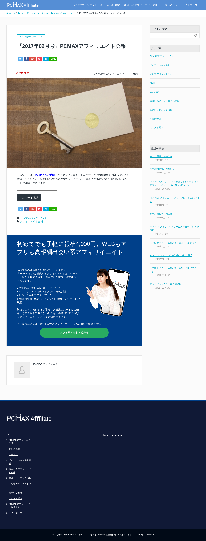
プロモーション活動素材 (20, 462)
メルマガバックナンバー (34, 218)
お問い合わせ (170, 5)
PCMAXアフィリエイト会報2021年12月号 (171, 255)
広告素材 (154, 92)
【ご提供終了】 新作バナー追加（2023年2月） (174, 243)
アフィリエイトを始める (74, 332)
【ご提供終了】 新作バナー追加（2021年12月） (173, 270)
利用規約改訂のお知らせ (162, 169)
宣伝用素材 (113, 5)
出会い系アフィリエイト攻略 (141, 5)
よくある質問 (156, 127)
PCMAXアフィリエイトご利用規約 (20, 506)
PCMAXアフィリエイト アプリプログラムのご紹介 (174, 199)
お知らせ (154, 83)
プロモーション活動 (160, 65)
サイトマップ (190, 5)
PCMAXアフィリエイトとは (86, 5)
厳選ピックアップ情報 (161, 110)
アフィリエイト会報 (31, 221)
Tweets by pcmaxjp (112, 435)
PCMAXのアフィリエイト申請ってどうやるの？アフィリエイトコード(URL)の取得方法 (174, 183)
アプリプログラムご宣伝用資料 (165, 284)
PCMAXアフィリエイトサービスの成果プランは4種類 (174, 228)
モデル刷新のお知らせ (161, 156)
